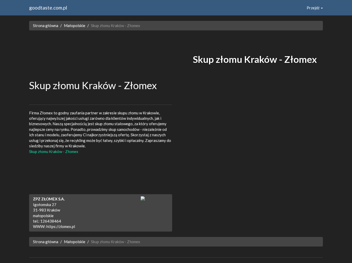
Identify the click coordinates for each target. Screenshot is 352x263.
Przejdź (313, 7)
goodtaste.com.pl (48, 8)
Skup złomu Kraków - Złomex (53, 151)
